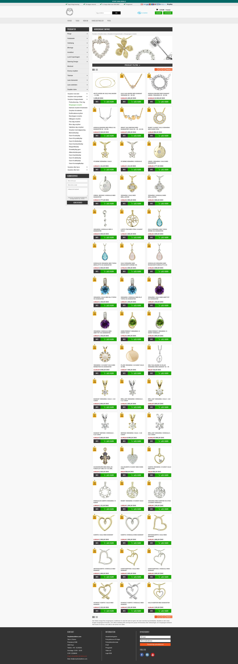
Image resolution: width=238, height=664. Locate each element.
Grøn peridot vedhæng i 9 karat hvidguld (157, 332)
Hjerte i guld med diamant (103, 535)
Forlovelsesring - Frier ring (77, 102)
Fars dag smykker (74, 121)
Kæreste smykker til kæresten (78, 107)
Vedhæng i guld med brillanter (128, 196)
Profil (109, 21)
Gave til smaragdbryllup (76, 163)
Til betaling (168, 13)
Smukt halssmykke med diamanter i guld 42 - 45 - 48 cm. (132, 128)
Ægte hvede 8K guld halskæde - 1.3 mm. (105, 94)
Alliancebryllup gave (75, 152)
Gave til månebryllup (75, 141)
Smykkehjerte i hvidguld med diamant (104, 569)
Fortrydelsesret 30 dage (113, 639)
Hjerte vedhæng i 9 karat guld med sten (159, 467)
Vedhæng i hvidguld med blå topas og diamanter (131, 298)
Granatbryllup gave (75, 149)
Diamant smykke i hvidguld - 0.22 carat (104, 433)
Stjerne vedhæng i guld (102, 161)
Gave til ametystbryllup (76, 144)
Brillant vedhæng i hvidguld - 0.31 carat (159, 433)
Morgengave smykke (75, 105)
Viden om (85, 21)
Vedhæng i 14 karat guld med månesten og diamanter (104, 366)
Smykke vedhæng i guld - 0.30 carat (131, 433)
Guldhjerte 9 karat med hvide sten (132, 467)
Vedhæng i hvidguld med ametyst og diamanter (102, 332)
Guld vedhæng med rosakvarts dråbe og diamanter (129, 264)
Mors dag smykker (75, 124)
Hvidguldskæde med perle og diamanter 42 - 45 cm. (104, 128)
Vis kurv (158, 13)
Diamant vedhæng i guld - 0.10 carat (104, 399)
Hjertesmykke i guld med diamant (130, 569)
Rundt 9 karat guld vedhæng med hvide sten (159, 128)
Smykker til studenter (75, 110)
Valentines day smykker (76, 127)
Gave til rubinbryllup (75, 158)
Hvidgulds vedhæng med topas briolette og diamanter (105, 264)
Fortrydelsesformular (112, 642)
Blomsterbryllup (73, 133)
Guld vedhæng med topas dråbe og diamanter (157, 230)
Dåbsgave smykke (75, 119)
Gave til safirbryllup (75, 160)
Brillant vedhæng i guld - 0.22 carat (159, 399)
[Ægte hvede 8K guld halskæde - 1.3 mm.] (105, 82)
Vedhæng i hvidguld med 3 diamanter (103, 230)
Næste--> (168, 69)
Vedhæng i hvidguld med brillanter (157, 196)
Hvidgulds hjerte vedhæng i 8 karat (105, 501)
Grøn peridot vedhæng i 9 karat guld (130, 332)
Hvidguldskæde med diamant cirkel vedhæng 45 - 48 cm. (158, 94)
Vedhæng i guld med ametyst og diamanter (158, 298)
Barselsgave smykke (75, 116)
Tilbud (77, 21)
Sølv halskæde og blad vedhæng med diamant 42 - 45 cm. (158, 366)
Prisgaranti (109, 647)
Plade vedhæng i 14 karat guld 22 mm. (132, 366)
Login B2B (109, 653)
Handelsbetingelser (98, 21)
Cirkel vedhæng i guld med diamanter (158, 162)
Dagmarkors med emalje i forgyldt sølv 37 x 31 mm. (103, 467)
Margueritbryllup (74, 146)
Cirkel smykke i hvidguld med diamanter (104, 196)
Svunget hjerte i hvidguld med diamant (132, 603)
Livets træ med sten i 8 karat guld (132, 230)
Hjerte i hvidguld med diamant (132, 535)
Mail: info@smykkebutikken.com (77, 659)
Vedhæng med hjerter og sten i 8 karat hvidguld (159, 501)
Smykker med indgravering (77, 130)
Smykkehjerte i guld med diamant (157, 535)
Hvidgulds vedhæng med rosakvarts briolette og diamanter (157, 264)
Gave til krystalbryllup (75, 138)
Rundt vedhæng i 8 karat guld (132, 501)
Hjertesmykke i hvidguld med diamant (159, 569)
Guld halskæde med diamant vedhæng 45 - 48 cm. (131, 94)
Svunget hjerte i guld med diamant (103, 603)
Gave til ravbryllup (74, 135)
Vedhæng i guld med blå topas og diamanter (105, 298)
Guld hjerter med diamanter (159, 602)
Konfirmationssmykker (76, 113)
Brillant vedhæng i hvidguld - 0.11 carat (132, 399)
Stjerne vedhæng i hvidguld (131, 161)
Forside (69, 21)
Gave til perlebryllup (75, 155)
